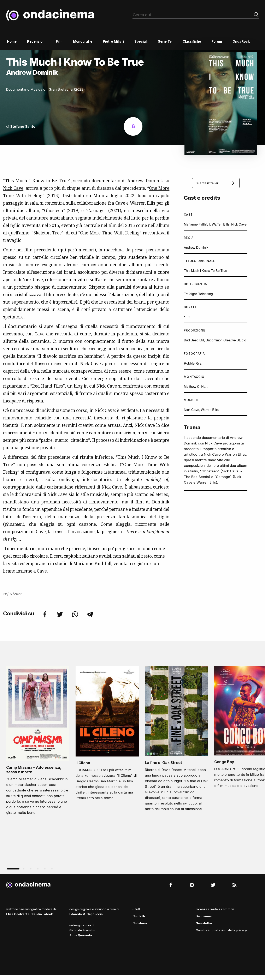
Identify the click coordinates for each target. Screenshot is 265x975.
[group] (37, 741)
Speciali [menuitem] (140, 41)
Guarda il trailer (206, 183)
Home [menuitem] (12, 41)
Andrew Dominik (196, 247)
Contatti (138, 916)
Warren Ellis (221, 224)
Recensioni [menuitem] (36, 41)
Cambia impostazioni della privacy (221, 930)
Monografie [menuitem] (82, 41)
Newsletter (204, 923)
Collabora (139, 923)
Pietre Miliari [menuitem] (113, 41)
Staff (136, 909)
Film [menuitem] (59, 41)
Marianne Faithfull (197, 224)
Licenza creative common (215, 909)
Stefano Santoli (23, 126)
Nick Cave (13, 188)
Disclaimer (204, 916)
